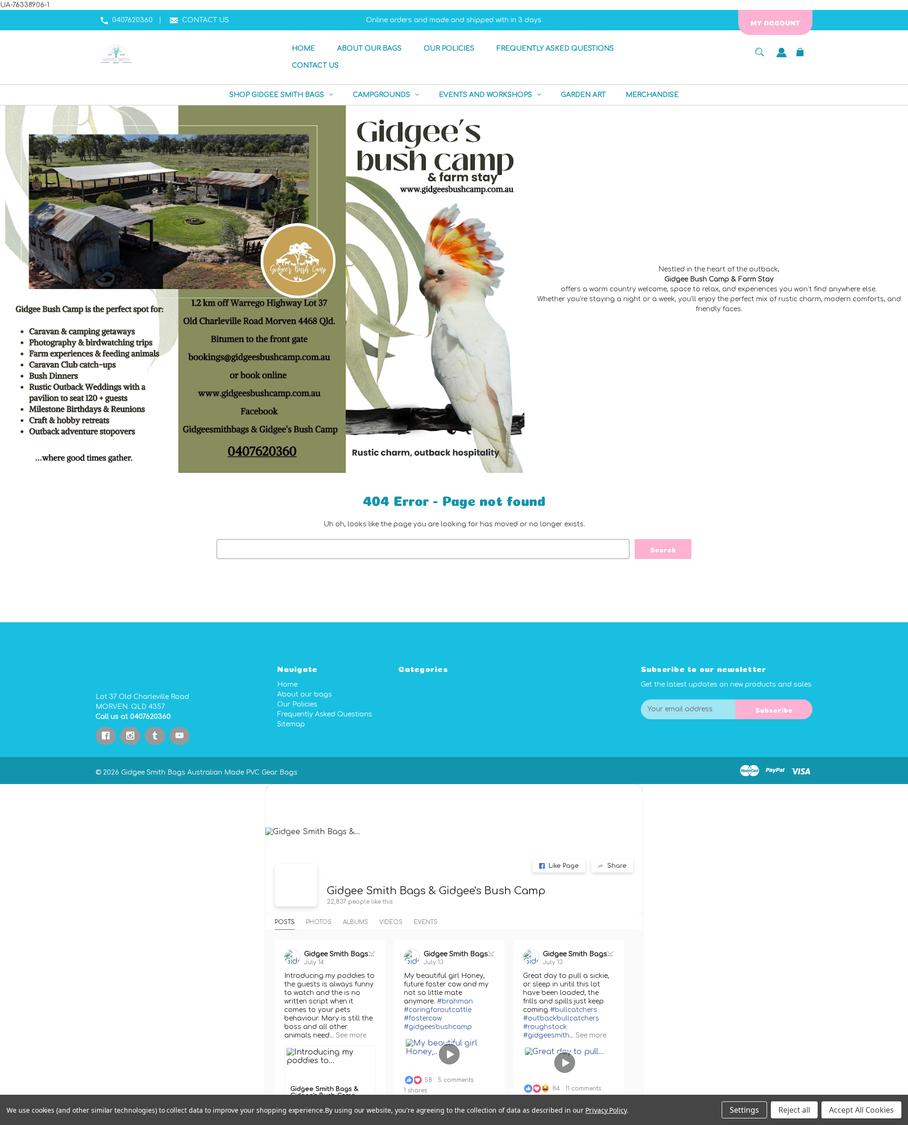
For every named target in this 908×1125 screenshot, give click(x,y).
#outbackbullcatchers (561, 1018)
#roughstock (545, 1026)
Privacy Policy (606, 1110)
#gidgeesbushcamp (438, 1026)
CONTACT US (205, 20)
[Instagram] (130, 735)
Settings (744, 1110)
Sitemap (291, 724)
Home (287, 684)
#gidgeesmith (546, 1035)
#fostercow (423, 1018)
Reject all (794, 1110)
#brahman (455, 1001)
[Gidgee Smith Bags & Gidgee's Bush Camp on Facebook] (296, 885)
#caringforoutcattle (437, 1009)
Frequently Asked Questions (324, 714)
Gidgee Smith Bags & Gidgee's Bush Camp (436, 891)
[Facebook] (106, 735)
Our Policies (297, 704)
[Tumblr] (155, 735)
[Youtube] (179, 735)
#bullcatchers (573, 1009)
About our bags (304, 694)
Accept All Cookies (861, 1110)
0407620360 (132, 20)
